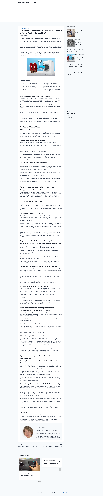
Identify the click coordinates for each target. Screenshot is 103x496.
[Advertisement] (51, 13)
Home (63, 2)
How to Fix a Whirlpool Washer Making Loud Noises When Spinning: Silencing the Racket (27, 446)
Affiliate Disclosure (71, 113)
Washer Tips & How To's (24, 28)
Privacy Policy (70, 117)
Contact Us (69, 115)
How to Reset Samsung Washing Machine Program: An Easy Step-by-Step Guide (29, 475)
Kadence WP (64, 492)
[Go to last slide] (21, 469)
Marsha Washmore (24, 35)
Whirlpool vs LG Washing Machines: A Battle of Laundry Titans (53, 446)
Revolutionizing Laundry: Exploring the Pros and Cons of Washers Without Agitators (52, 462)
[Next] (60, 469)
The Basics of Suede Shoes (29, 86)
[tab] (38, 481)
